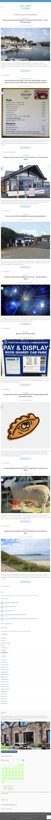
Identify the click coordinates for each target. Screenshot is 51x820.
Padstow (25, 631)
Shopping (3, 650)
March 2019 (3, 662)
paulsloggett (30, 25)
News (2, 645)
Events (2, 640)
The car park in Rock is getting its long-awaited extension (25, 216)
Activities (3, 638)
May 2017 (3, 696)
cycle (7, 631)
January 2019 (4, 667)
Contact (19, 816)
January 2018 (4, 681)
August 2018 (3, 676)
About (15, 816)
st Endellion (28, 631)
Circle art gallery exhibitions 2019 (11, 602)
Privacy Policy (25, 816)
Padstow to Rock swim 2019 (10, 606)
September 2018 (4, 674)
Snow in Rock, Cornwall (9, 610)
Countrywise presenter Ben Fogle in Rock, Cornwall (15, 614)
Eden (9, 631)
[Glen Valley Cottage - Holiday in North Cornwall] (25, 7)
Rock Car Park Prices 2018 (25, 334)
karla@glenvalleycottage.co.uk (10, 804)
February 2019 (4, 664)
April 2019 (3, 660)
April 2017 (3, 698)
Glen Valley (11, 631)
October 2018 (4, 672)
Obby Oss (22, 631)
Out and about (22, 78)
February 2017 (4, 703)
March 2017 (3, 701)
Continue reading (25, 70)
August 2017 (3, 691)
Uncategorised (25, 18)
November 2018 (4, 669)
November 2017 (4, 686)
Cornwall (2, 631)
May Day (17, 631)
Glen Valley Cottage (5, 643)
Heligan (15, 631)
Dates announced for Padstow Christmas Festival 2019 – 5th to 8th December (20, 618)
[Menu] (1, 7)
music (20, 631)
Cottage (5, 631)
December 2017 (4, 684)
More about (20, 719)
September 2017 (4, 689)
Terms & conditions (33, 816)
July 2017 (3, 693)
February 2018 (4, 679)
